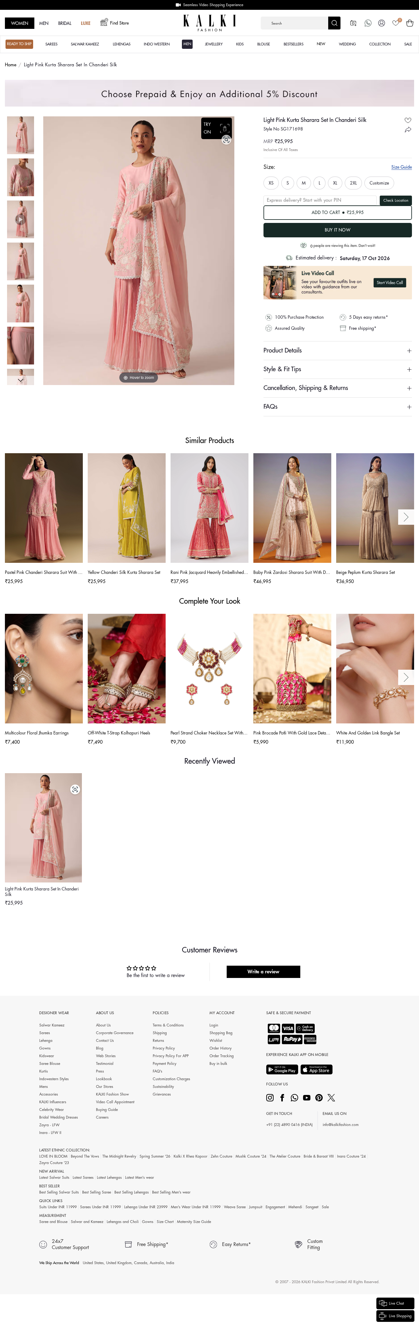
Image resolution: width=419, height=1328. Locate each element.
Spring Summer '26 (155, 1156)
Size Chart (165, 1222)
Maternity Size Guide (194, 1222)
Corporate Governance (114, 1033)
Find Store (119, 23)
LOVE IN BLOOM (53, 1156)
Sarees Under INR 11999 (100, 1207)
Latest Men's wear (139, 1177)
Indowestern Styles (54, 1079)
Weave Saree (235, 1207)
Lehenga (45, 1040)
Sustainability (163, 1086)
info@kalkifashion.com (341, 1125)
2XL (353, 183)
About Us (103, 1025)
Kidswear (46, 1056)
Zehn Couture (221, 1156)
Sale (325, 1207)
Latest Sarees (83, 1177)
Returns (158, 1040)
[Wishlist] (395, 23)
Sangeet (312, 1207)
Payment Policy (164, 1063)
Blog (99, 1048)
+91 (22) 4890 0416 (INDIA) (289, 1125)
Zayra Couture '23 (54, 1163)
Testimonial (104, 1063)
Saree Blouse (49, 1063)
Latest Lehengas (109, 1177)
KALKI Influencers (52, 1102)
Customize (379, 183)
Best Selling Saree (96, 1192)
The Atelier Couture (285, 1156)
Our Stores (104, 1086)
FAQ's (157, 1071)
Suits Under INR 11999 (58, 1207)
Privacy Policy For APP (171, 1056)
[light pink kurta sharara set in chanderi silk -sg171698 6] (20, 261)
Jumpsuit (255, 1207)
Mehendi (295, 1207)
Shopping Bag (221, 1033)
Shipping (160, 1033)
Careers (102, 1117)
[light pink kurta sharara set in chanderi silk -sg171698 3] (20, 345)
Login (214, 1025)
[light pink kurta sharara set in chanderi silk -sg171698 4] (20, 177)
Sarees (44, 1033)
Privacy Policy (164, 1048)
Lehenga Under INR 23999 (145, 1207)
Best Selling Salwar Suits (59, 1192)
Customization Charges (171, 1079)
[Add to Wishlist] (408, 120)
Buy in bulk (218, 1063)
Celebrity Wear (51, 1110)
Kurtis (43, 1071)
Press (100, 1071)
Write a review (263, 971)
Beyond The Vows (85, 1156)
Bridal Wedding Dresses (58, 1117)
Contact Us (105, 1040)
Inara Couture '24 (351, 1156)
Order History (221, 1048)
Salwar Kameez (51, 1025)
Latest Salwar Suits (54, 1177)
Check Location (395, 200)
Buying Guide (107, 1110)
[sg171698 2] (20, 135)
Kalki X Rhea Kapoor (190, 1156)
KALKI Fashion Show (112, 1094)
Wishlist (216, 1040)
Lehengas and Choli (123, 1222)
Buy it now (338, 230)
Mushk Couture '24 (251, 1156)
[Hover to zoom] (138, 250)
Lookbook (104, 1079)
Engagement (275, 1207)
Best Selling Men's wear (171, 1192)
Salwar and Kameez (87, 1222)
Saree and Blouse (53, 1222)
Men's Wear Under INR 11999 (196, 1207)
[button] (300, 23)
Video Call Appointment (115, 1102)
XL (335, 183)
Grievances (162, 1094)
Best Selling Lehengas (131, 1192)
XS (271, 183)
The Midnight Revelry (119, 1156)
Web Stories (106, 1056)
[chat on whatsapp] (368, 23)
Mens (43, 1086)
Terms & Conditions (168, 1025)
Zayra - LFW (49, 1125)
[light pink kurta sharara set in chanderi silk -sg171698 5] (20, 303)
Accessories (48, 1094)
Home (11, 65)
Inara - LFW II (50, 1133)
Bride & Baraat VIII (319, 1156)
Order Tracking (222, 1056)
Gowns (45, 1048)
